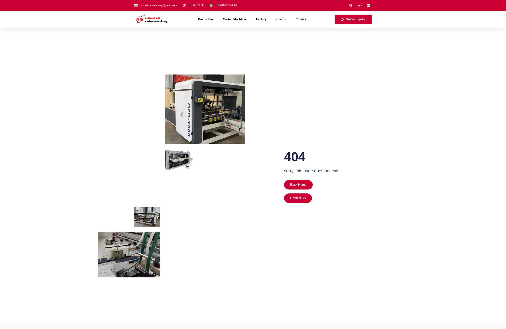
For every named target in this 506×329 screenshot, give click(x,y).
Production (205, 19)
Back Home (298, 184)
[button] (351, 5)
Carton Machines (234, 19)
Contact (300, 19)
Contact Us (298, 198)
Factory (261, 19)
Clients (281, 19)
